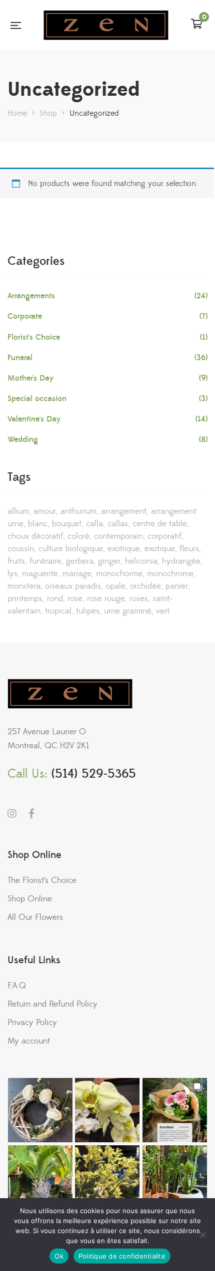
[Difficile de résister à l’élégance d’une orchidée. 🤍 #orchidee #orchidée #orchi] (107, 1110)
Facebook (31, 814)
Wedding (23, 439)
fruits (16, 561)
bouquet (67, 523)
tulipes (88, 611)
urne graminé (128, 611)
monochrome (170, 573)
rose (75, 598)
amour (45, 511)
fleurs (189, 548)
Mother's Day (31, 378)
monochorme (119, 573)
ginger (109, 561)
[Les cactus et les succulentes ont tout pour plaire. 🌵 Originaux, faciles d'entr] (174, 1177)
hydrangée (181, 561)
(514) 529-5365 (94, 774)
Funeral (20, 358)
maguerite (40, 573)
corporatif (165, 536)
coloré (79, 536)
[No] (203, 1235)
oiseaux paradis (73, 586)
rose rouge (106, 598)
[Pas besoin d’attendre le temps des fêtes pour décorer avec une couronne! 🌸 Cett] (40, 1110)
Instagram (12, 814)
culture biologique (70, 548)
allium (18, 511)
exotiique (124, 548)
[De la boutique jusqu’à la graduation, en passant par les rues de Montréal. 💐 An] (174, 1110)
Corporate (25, 316)
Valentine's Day (34, 419)
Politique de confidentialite (122, 1256)
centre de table (159, 523)
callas (118, 523)
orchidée (145, 586)
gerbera (80, 561)
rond (55, 598)
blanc (38, 523)
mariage (77, 573)
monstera (24, 586)
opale (116, 586)
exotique (159, 548)
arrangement (123, 511)
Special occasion (37, 399)
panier (177, 586)
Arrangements (31, 296)
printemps (25, 598)
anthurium (78, 511)
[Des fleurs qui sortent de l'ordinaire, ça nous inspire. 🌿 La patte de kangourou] (107, 1177)
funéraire (46, 561)
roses (139, 598)
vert (163, 611)
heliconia (141, 561)
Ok (59, 1256)
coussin (21, 548)
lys (13, 573)
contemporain (118, 536)
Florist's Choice (34, 337)
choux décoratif (35, 536)
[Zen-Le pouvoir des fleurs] (106, 25)
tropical (58, 611)
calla (94, 523)
